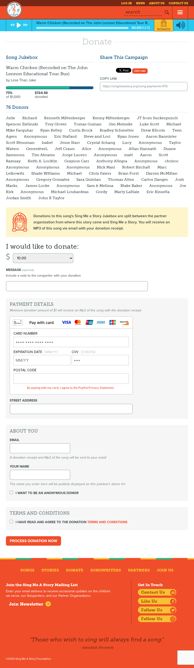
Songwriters (105, 570)
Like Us (149, 601)
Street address (23, 400)
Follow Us (151, 610)
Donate (163, 29)
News (140, 3)
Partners (139, 570)
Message (20, 270)
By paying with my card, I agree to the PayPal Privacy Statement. (70, 387)
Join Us (165, 570)
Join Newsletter (26, 604)
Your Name (19, 467)
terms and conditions (107, 522)
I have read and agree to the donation (71, 522)
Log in (126, 3)
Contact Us (178, 3)
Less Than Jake (23, 80)
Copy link (140, 71)
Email (14, 440)
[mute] (180, 25)
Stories (50, 570)
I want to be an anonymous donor (47, 493)
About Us (156, 3)
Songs (27, 570)
